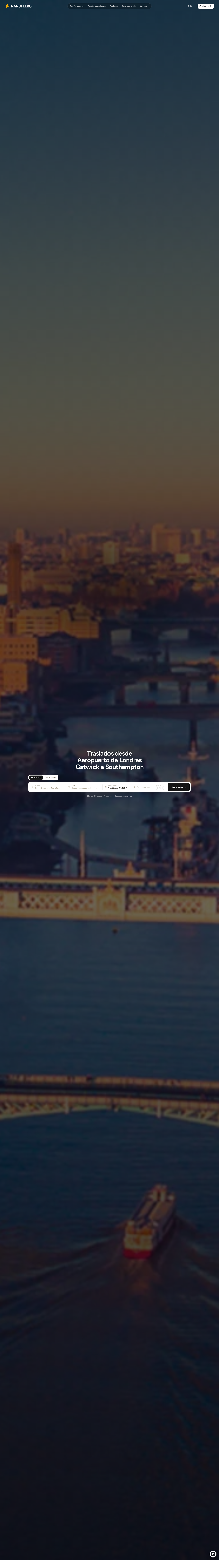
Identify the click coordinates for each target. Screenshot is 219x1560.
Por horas (114, 6)
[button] (116, 787)
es (191, 6)
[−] (156, 788)
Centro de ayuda (128, 6)
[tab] (36, 778)
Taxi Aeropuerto (77, 6)
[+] (163, 788)
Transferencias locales (97, 6)
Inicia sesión (207, 6)
